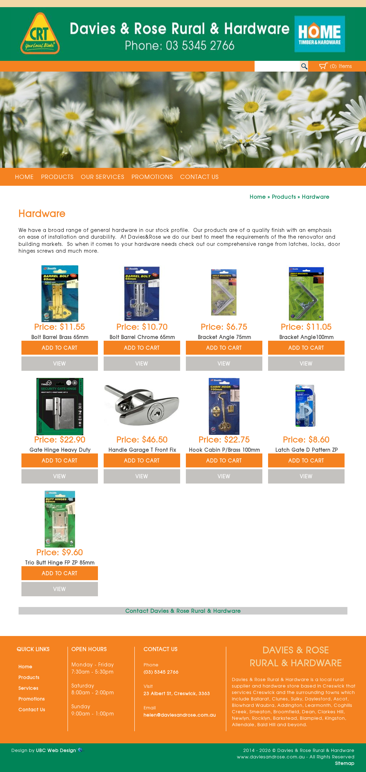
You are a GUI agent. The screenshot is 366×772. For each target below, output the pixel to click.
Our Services (102, 176)
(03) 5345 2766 (161, 672)
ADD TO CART (60, 347)
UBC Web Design (56, 750)
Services (29, 688)
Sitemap (345, 763)
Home (24, 176)
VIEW (59, 363)
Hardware (316, 196)
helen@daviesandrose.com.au (180, 715)
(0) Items (341, 66)
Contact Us (199, 176)
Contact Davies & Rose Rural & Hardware (183, 610)
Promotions (152, 176)
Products (57, 176)
